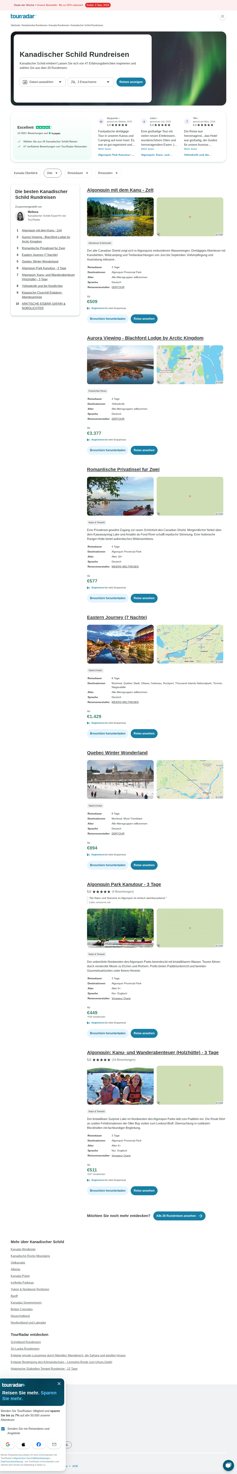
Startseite (15, 25)
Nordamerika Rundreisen (34, 25)
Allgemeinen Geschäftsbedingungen (32, 1458)
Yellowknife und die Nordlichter (196, 155)
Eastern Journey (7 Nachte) (40, 254)
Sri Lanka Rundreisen (25, 1348)
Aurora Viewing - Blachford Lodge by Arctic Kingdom (46, 239)
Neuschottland (20, 1316)
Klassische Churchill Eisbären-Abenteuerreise (42, 295)
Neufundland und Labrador (28, 1322)
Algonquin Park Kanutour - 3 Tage (116, 155)
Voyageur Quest (121, 998)
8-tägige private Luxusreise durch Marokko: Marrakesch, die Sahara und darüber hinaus (68, 1355)
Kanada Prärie (20, 1276)
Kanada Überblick (26, 173)
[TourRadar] (23, 16)
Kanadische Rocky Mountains (30, 1256)
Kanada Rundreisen (59, 25)
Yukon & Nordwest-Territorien (30, 1289)
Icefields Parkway (22, 1282)
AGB (75, 1466)
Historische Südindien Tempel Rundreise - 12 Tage (44, 1368)
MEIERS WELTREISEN (125, 566)
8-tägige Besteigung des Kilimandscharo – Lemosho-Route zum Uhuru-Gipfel (61, 1362)
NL (67, 1444)
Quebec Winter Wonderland (40, 261)
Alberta (15, 1269)
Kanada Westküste (23, 1249)
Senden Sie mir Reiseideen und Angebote (28, 1431)
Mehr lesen (104, 148)
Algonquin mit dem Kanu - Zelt (42, 230)
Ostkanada (18, 1262)
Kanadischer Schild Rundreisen (87, 25)
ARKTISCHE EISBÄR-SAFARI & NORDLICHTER (44, 306)
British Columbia (22, 1309)
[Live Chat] (228, 1465)
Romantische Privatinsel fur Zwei (43, 248)
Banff (14, 1296)
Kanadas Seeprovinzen (26, 1302)
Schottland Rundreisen (26, 1342)
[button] (156, 308)
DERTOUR (118, 287)
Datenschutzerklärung (12, 1461)
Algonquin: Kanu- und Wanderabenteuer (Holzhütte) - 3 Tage (159, 155)
